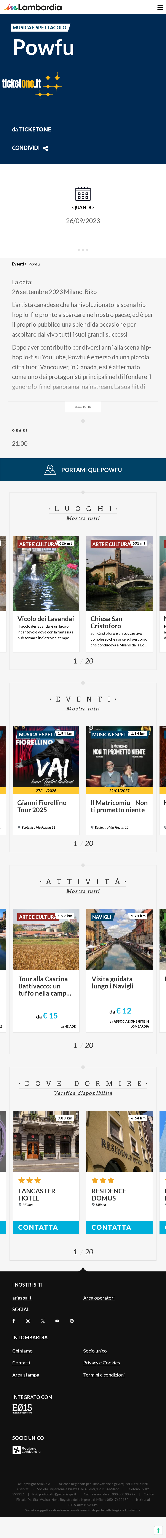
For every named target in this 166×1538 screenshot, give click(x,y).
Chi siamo (22, 1351)
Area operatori (99, 1298)
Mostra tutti (83, 518)
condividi (26, 148)
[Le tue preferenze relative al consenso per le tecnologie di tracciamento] (158, 1530)
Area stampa (25, 1375)
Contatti (21, 1362)
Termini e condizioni (104, 1375)
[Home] (33, 7)
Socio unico (95, 1351)
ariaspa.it (22, 1298)
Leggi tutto (83, 406)
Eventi (18, 264)
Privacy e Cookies (101, 1362)
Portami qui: (91, 469)
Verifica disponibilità (83, 1093)
